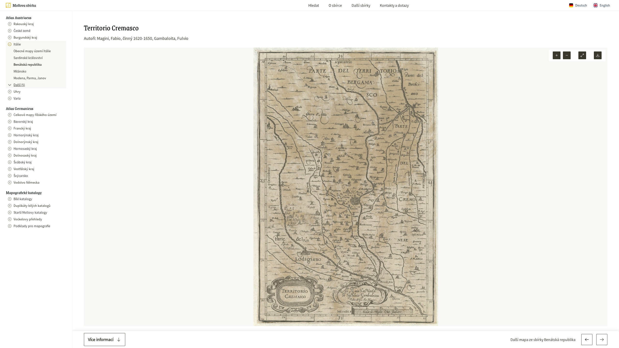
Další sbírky (361, 5)
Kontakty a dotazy (394, 5)
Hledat (313, 5)
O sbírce (335, 5)
